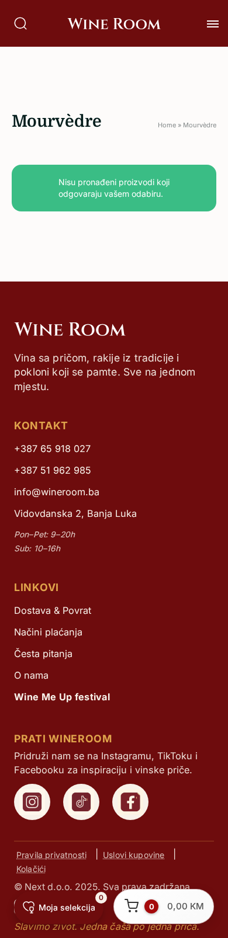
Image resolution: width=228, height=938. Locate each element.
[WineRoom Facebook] (130, 802)
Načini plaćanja (48, 632)
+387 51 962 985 (52, 470)
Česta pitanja (43, 653)
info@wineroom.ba (56, 492)
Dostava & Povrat (52, 610)
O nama (31, 675)
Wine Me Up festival (62, 697)
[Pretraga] (20, 23)
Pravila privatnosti (51, 854)
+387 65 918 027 (52, 448)
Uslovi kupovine (133, 854)
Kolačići (31, 868)
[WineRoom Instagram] (32, 802)
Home (167, 125)
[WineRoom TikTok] (81, 802)
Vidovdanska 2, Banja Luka (75, 513)
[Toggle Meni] (213, 24)
